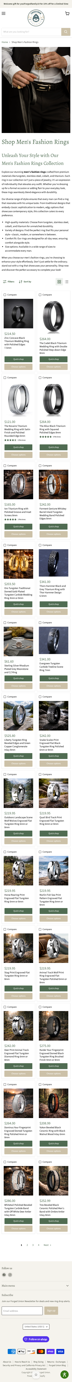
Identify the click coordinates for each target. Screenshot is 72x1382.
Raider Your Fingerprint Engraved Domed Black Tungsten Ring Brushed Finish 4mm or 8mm (52, 1055)
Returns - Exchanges (56, 1361)
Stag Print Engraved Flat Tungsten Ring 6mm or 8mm (17, 976)
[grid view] (59, 281)
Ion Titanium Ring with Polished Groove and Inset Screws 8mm (17, 512)
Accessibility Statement (36, 1368)
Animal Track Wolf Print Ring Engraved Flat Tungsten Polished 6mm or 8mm (53, 977)
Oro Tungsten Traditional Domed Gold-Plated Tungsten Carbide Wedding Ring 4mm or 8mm (18, 593)
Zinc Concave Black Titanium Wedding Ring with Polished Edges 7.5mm (16, 343)
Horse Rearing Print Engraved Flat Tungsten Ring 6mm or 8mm (16, 898)
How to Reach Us (22, 1361)
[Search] (65, 32)
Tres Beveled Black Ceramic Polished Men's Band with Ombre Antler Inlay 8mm (52, 1210)
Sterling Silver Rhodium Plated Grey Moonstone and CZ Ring (16, 669)
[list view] (66, 281)
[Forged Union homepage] (36, 18)
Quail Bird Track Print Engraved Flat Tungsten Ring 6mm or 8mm (52, 821)
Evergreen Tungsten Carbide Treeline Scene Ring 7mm (51, 667)
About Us (7, 1361)
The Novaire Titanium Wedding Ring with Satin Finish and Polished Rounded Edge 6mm (17, 431)
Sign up (51, 1310)
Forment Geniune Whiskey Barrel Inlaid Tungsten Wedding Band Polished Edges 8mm (53, 513)
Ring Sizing (38, 1361)
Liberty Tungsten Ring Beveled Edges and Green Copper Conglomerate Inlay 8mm (17, 745)
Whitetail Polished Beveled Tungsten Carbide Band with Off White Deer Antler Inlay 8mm (18, 1210)
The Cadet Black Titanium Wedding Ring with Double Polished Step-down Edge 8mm (53, 348)
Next (46, 1245)
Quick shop (18, 359)
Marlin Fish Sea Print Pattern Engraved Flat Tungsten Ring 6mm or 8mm (51, 900)
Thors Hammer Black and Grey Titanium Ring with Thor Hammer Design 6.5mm (53, 591)
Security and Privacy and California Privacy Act (24, 1365)
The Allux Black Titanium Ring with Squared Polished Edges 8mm (52, 429)
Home (5, 42)
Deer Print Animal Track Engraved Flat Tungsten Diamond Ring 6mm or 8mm (16, 1055)
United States (34, 1326)
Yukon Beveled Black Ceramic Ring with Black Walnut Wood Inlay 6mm (52, 1131)
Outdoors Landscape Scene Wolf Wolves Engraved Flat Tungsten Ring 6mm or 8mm (18, 822)
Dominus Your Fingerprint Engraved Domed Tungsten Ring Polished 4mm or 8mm (18, 1132)
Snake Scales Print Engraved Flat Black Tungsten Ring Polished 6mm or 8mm (52, 745)
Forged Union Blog (57, 1365)
